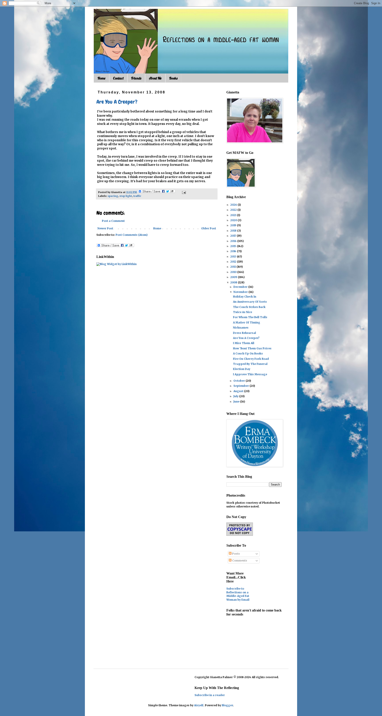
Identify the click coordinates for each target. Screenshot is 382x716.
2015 (233, 246)
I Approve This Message (250, 374)
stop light (125, 195)
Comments (239, 560)
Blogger (227, 705)
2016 (233, 241)
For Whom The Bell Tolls (250, 317)
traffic (137, 195)
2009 (234, 277)
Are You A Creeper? (117, 101)
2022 (233, 209)
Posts (235, 553)
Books (173, 78)
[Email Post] (183, 192)
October (239, 380)
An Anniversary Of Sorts (250, 301)
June (236, 401)
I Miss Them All (243, 343)
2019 (233, 225)
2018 (233, 230)
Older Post (208, 228)
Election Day (241, 369)
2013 (233, 256)
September (241, 385)
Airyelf (198, 705)
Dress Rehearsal (244, 333)
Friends (136, 78)
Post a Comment (113, 221)
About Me (155, 78)
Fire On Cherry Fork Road (251, 358)
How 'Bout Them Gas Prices (252, 348)
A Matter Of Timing (246, 322)
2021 (233, 215)
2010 (233, 272)
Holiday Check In (244, 296)
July (236, 396)
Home (101, 78)
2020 (234, 220)
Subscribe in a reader (210, 695)
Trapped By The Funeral (250, 364)
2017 (233, 235)
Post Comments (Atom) (132, 234)
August (238, 391)
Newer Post (105, 228)
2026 (234, 204)
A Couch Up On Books (248, 353)
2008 (234, 282)
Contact (118, 78)
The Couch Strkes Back (249, 307)
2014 (233, 251)
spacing (113, 195)
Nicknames (240, 327)
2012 (233, 261)
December (240, 286)
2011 (233, 266)
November (240, 292)
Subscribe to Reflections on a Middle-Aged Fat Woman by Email (237, 594)
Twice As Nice (242, 312)
